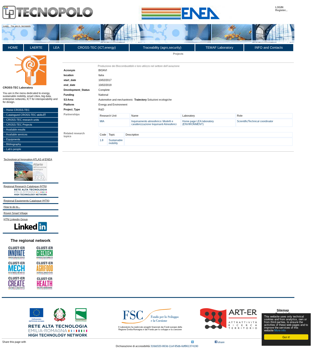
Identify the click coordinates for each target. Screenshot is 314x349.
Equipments (13, 139)
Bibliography (13, 144)
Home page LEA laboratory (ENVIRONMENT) (198, 123)
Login (6, 26)
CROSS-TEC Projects (19, 124)
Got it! (286, 337)
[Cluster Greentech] (44, 258)
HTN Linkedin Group (16, 219)
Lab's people (13, 149)
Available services (16, 134)
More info (280, 330)
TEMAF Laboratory (219, 47)
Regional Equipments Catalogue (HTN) (26, 200)
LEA (56, 47)
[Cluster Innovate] (16, 258)
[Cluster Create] (16, 288)
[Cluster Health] (44, 288)
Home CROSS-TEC (18, 110)
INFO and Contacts (269, 47)
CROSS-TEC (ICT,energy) (97, 47)
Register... (281, 10)
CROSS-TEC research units (22, 119)
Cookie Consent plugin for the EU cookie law (286, 342)
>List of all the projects (75, 59)
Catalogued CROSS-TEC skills (24, 115)
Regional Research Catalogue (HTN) (25, 186)
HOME (13, 47)
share (221, 342)
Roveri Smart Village (16, 213)
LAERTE (36, 47)
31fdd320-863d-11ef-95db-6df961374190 (174, 346)
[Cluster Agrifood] (44, 273)
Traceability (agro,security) (162, 47)
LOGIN (279, 7)
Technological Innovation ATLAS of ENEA (28, 159)
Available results (15, 129)
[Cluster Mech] (16, 273)
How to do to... (12, 207)
